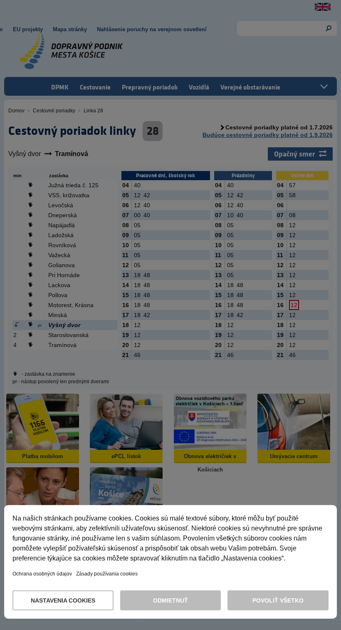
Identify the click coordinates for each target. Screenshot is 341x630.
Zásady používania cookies (107, 574)
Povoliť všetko (278, 600)
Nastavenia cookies (63, 600)
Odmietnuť (170, 600)
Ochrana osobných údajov (42, 574)
